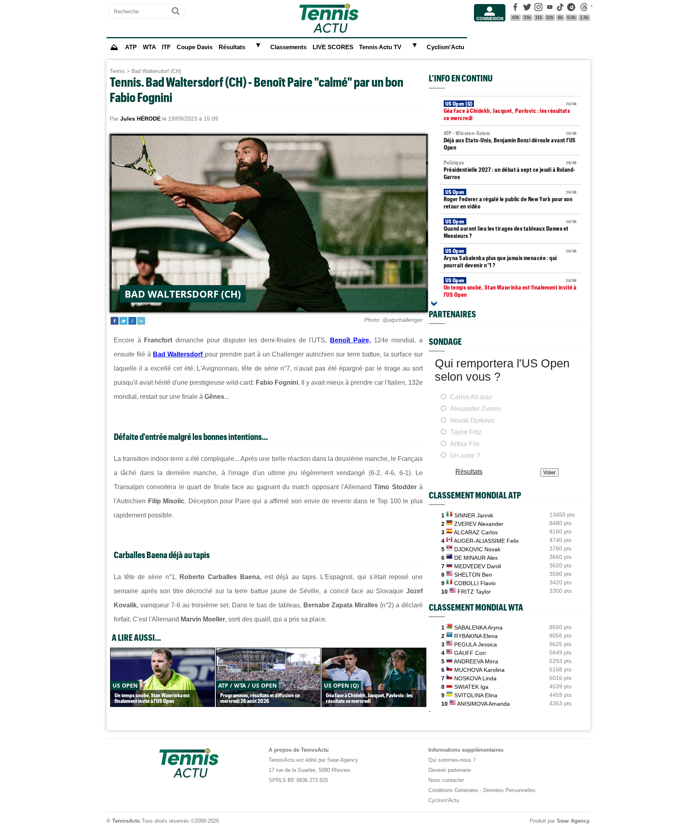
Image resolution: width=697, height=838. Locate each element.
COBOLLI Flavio (475, 583)
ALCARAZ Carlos (476, 532)
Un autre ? (465, 455)
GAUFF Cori (470, 653)
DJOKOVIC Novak (477, 549)
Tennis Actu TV (380, 47)
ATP (131, 47)
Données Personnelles (509, 790)
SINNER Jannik (473, 515)
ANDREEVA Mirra (476, 661)
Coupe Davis (195, 47)
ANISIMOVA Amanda (483, 703)
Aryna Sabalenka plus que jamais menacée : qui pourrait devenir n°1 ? (510, 258)
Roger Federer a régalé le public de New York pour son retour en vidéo (510, 199)
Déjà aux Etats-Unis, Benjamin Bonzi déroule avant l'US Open (510, 140)
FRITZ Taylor (474, 591)
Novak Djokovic (472, 420)
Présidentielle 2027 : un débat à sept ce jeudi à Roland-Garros (510, 169)
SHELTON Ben (473, 574)
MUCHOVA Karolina (479, 670)
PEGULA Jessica (475, 644)
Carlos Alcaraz (471, 397)
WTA (149, 47)
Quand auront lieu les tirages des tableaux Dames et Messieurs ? (510, 228)
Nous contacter (446, 780)
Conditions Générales (453, 790)
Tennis (117, 71)
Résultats (232, 47)
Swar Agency (573, 821)
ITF (166, 47)
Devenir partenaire (449, 770)
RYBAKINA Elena (476, 636)
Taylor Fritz (466, 432)
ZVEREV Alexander (478, 524)
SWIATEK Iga (471, 687)
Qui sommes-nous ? (452, 760)
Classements (288, 47)
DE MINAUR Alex (476, 557)
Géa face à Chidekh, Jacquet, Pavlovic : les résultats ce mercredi (510, 110)
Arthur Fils (465, 443)
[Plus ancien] (434, 304)
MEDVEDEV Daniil (477, 566)
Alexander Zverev (475, 408)
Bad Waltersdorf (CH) (156, 71)
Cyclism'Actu (445, 47)
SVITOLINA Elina (475, 695)
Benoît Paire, (350, 340)
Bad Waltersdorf (179, 354)
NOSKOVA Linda (475, 678)
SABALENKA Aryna (478, 627)
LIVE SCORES (333, 47)
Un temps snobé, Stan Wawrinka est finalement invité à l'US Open (510, 287)
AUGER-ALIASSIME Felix (486, 541)
